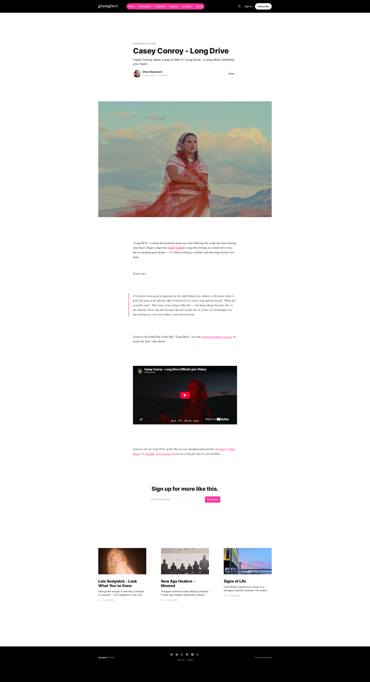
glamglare (108, 6)
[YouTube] (192, 654)
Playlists (160, 6)
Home (131, 6)
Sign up (180, 660)
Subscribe (263, 6)
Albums (174, 6)
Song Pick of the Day (144, 43)
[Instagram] (197, 654)
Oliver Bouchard (152, 71)
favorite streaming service (216, 337)
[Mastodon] (187, 654)
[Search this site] (239, 6)
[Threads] (182, 654)
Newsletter (145, 6)
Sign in (248, 6)
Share (231, 73)
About (199, 6)
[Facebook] (171, 654)
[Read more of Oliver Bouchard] (137, 74)
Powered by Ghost (263, 657)
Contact (187, 6)
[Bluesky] (177, 654)
